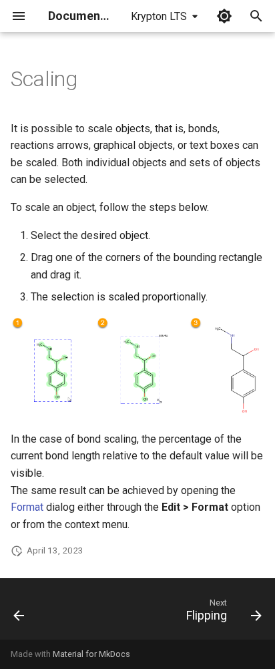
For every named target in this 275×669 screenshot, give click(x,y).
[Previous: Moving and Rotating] (19, 613)
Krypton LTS (159, 16)
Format (27, 507)
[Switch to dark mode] (224, 16)
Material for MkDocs (91, 654)
